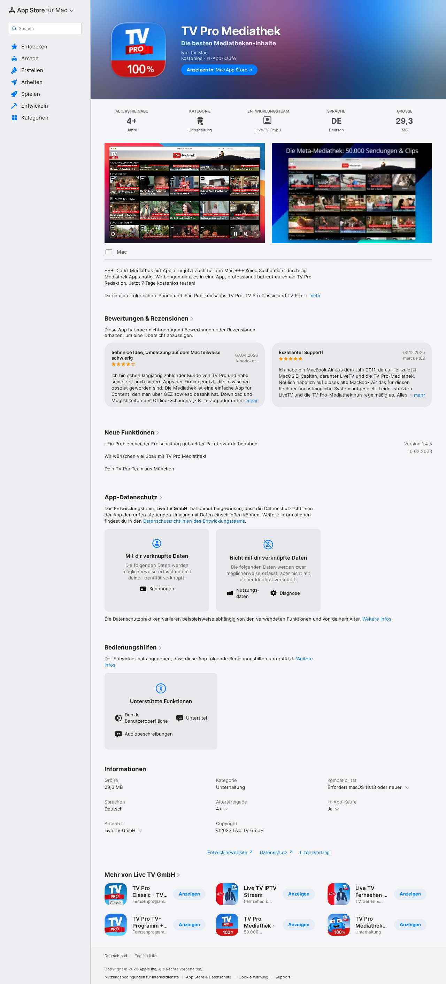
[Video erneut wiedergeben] (113, 234)
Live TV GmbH (120, 830)
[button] (45, 46)
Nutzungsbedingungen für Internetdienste (142, 977)
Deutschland (116, 956)
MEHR (252, 400)
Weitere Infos (376, 619)
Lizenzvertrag (315, 852)
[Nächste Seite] (439, 193)
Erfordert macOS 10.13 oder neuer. (365, 787)
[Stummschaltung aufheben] (246, 234)
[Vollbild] (256, 234)
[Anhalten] (235, 234)
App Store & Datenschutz (208, 977)
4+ (219, 809)
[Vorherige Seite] (97, 193)
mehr (315, 295)
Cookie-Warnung (253, 977)
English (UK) (145, 956)
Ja (330, 809)
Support (283, 977)
